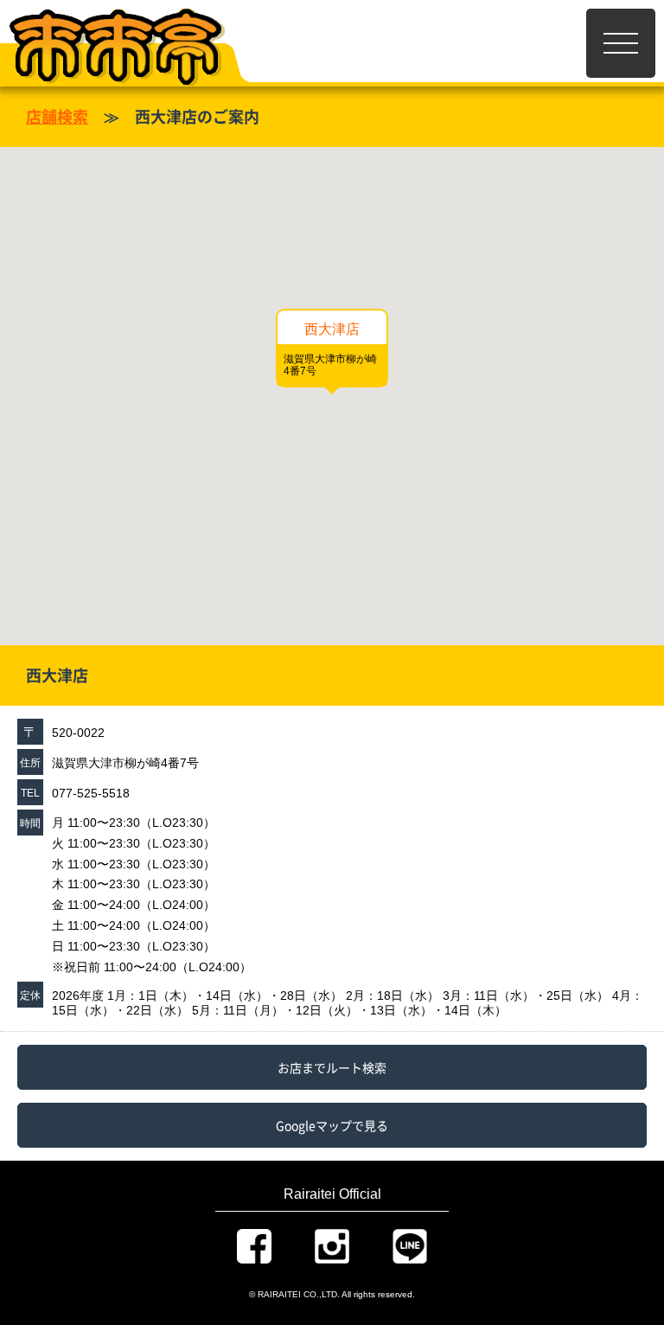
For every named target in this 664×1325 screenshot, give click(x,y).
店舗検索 (57, 116)
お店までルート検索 (332, 1067)
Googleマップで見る (332, 1125)
